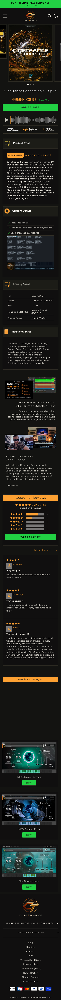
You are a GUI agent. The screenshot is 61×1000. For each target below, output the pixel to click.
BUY (29, 783)
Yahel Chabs (38, 318)
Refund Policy (30, 973)
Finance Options (30, 977)
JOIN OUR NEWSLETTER (29, 933)
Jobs (30, 955)
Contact (30, 951)
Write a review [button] (30, 536)
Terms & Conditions (30, 960)
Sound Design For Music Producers (30, 923)
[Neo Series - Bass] (29, 861)
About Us (30, 947)
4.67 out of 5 (39, 505)
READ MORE (13, 485)
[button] (16, 514)
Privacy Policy (30, 964)
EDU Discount (30, 981)
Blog (30, 943)
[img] (13, 560)
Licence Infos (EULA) (30, 968)
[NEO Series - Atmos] (29, 757)
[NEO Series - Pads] (29, 809)
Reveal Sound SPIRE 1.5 (39, 311)
